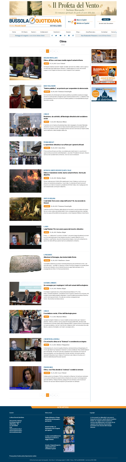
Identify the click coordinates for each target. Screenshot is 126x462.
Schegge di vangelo (21, 35)
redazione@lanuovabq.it (15, 429)
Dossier (68, 32)
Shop (77, 32)
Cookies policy (20, 456)
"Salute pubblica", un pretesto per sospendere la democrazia (66, 88)
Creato (46, 63)
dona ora (106, 19)
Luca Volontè (61, 63)
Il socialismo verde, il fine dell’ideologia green (60, 313)
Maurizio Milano (62, 122)
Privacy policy (12, 456)
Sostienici (57, 32)
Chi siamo (24, 32)
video (48, 235)
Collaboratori (44, 32)
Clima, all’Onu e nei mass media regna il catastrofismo (63, 60)
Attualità (47, 373)
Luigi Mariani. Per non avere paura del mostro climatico (63, 229)
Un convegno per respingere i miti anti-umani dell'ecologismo (66, 285)
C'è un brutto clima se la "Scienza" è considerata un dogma (65, 341)
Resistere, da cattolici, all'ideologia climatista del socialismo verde (66, 117)
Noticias (83, 23)
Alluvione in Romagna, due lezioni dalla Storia (60, 257)
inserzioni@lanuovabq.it (15, 432)
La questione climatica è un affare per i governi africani (64, 145)
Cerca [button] (113, 32)
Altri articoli (63, 407)
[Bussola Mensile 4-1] (104, 56)
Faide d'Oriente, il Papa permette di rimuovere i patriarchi (52, 419)
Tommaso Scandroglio (65, 92)
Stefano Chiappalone (63, 345)
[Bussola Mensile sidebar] (104, 75)
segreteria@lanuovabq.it (15, 430)
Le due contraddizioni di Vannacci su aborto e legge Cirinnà (53, 437)
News (82, 20)
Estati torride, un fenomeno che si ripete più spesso (52, 428)
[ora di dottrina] (104, 94)
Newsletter (106, 23)
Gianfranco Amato (64, 260)
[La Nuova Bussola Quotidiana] (35, 21)
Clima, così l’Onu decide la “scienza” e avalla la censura (63, 370)
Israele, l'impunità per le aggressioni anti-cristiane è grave (52, 446)
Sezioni (33, 32)
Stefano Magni (61, 178)
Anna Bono (61, 148)
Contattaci (104, 32)
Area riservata (90, 32)
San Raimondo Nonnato (89, 35)
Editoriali (47, 91)
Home (14, 32)
